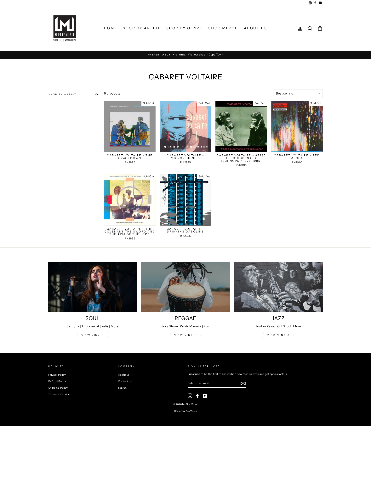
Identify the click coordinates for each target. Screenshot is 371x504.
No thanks (185, 305)
